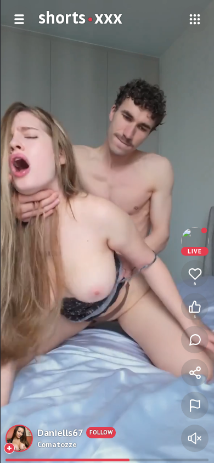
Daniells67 (60, 432)
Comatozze (57, 444)
